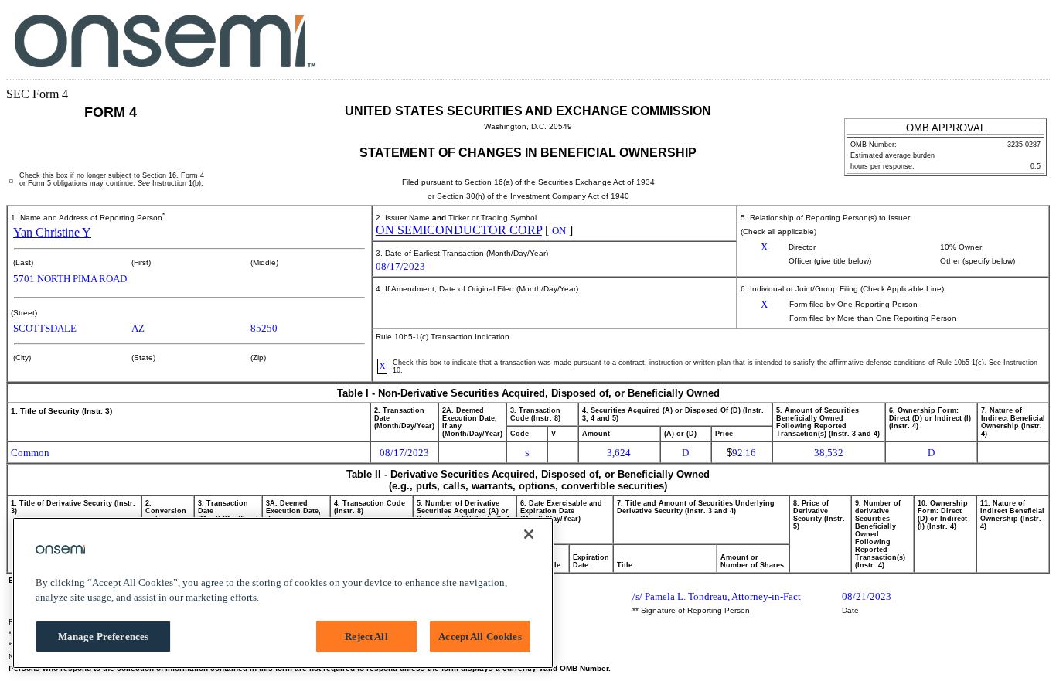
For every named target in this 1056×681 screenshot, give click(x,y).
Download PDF (999, 37)
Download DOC (976, 37)
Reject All (366, 636)
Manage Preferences (103, 636)
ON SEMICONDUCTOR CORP (459, 230)
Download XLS (1021, 37)
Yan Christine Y (52, 232)
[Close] (529, 534)
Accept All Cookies (479, 636)
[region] (283, 593)
